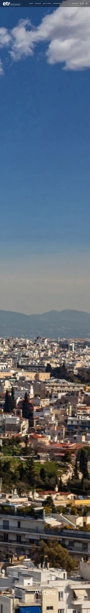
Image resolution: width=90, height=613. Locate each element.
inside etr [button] (38, 3)
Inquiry (76, 3)
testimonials (57, 3)
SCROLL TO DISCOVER (45, 602)
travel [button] (31, 3)
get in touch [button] (47, 3)
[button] (86, 3)
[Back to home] (11, 3)
